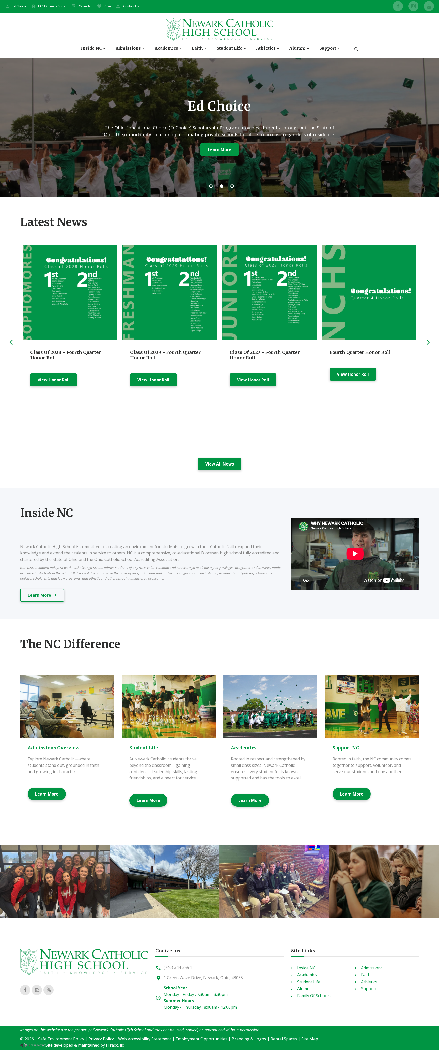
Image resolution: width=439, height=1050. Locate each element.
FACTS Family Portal (52, 6)
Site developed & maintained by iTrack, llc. (84, 1045)
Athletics (266, 48)
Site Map (309, 1039)
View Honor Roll (54, 380)
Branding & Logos (249, 1039)
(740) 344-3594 (178, 967)
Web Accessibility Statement (144, 1039)
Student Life (229, 48)
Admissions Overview (54, 748)
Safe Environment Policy (61, 1039)
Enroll (196, 149)
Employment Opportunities (201, 1039)
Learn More (46, 794)
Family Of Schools (314, 995)
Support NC (346, 748)
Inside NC (91, 48)
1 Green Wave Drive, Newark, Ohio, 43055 (203, 977)
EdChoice (19, 6)
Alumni (297, 48)
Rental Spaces (284, 1039)
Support (327, 48)
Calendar (85, 6)
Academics (166, 48)
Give (107, 6)
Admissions (128, 48)
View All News (219, 464)
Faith (197, 48)
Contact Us (131, 6)
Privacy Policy (101, 1039)
